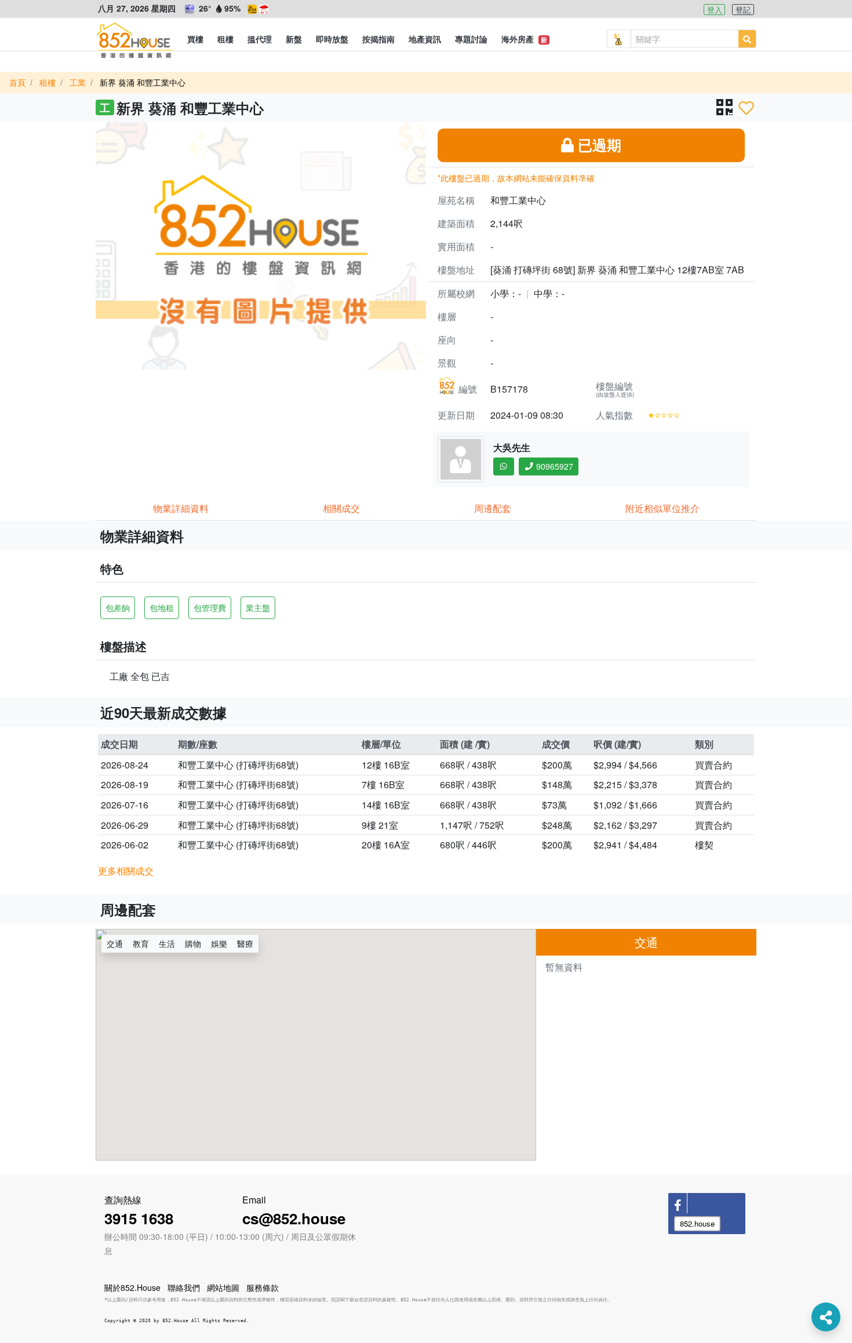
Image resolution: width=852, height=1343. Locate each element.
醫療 (245, 943)
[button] (195, 39)
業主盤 (258, 607)
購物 (193, 943)
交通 (115, 943)
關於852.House (132, 1287)
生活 (167, 943)
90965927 (553, 466)
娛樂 (219, 943)
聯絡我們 (184, 1287)
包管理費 (210, 607)
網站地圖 (223, 1287)
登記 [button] (743, 9)
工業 (78, 82)
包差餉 (117, 607)
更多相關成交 (126, 870)
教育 (141, 943)
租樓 (47, 82)
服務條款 (262, 1287)
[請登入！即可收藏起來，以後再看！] (746, 107)
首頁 (17, 82)
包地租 (162, 607)
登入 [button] (714, 9)
